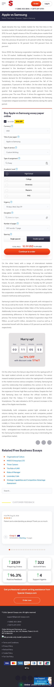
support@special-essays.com (18, 617)
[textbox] (29, 218)
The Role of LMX (13, 468)
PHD (28, 196)
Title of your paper (10, 137)
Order (36, 4)
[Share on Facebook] (38, 442)
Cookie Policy (8, 653)
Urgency (7, 202)
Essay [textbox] (10, 163)
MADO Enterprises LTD (16, 461)
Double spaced (38, 239)
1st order (14, 121)
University (28, 185)
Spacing (7, 234)
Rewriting (22, 538)
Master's (29, 190)
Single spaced (15, 239)
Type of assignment (11, 158)
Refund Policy (8, 650)
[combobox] (27, 163)
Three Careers (12, 465)
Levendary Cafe (13, 476)
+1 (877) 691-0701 (37, 9)
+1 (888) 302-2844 (22, 9)
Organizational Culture (15, 457)
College (28, 179)
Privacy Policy (8, 646)
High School (29, 174)
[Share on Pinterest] (49, 442)
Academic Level (9, 169)
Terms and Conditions (11, 643)
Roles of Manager (13, 472)
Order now (27, 600)
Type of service (9, 148)
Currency (7, 126)
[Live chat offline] (42, 681)
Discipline (7, 213)
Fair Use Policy (8, 657)
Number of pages (10, 224)
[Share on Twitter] (43, 442)
